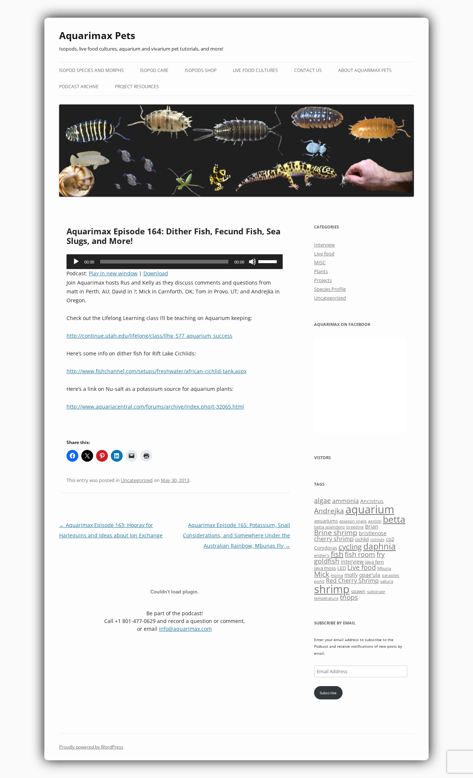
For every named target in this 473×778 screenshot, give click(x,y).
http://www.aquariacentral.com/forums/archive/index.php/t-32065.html (155, 406)
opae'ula (369, 574)
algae (322, 500)
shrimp (332, 589)
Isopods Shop (201, 70)
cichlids (377, 539)
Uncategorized (137, 480)
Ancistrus (372, 501)
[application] (175, 261)
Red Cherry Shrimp (352, 580)
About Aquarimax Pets (365, 70)
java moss (325, 568)
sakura (386, 581)
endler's (321, 555)
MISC (320, 262)
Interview (324, 244)
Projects (323, 280)
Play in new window (113, 273)
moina (337, 575)
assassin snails (353, 521)
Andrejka (329, 510)
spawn (358, 591)
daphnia (379, 546)
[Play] (76, 261)
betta (394, 519)
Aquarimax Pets (97, 35)
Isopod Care (154, 70)
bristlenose (373, 533)
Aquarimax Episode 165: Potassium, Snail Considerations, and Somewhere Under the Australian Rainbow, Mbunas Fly (236, 535)
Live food (324, 253)
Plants (321, 271)
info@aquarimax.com (185, 628)
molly (351, 574)
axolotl (374, 521)
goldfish (326, 561)
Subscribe (328, 692)
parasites (390, 575)
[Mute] (252, 261)
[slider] (268, 261)
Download (155, 273)
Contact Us (308, 70)
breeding (355, 527)
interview (352, 561)
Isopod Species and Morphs (91, 70)
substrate (376, 591)
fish (337, 554)
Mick (321, 574)
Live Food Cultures (255, 70)
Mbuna (384, 568)
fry (381, 554)
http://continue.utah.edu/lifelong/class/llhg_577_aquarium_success (149, 335)
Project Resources (137, 86)
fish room (360, 554)
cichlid (362, 539)
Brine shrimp (335, 532)
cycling (350, 547)
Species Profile (330, 289)
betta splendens (329, 527)
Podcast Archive (79, 86)
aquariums (326, 520)
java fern (374, 561)
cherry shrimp (334, 539)
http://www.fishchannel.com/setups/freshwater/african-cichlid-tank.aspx (156, 371)
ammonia (345, 501)
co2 (390, 539)
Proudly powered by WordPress (91, 747)
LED (341, 568)
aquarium (370, 509)
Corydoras (325, 547)
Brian (371, 526)
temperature (326, 598)
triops (349, 597)
